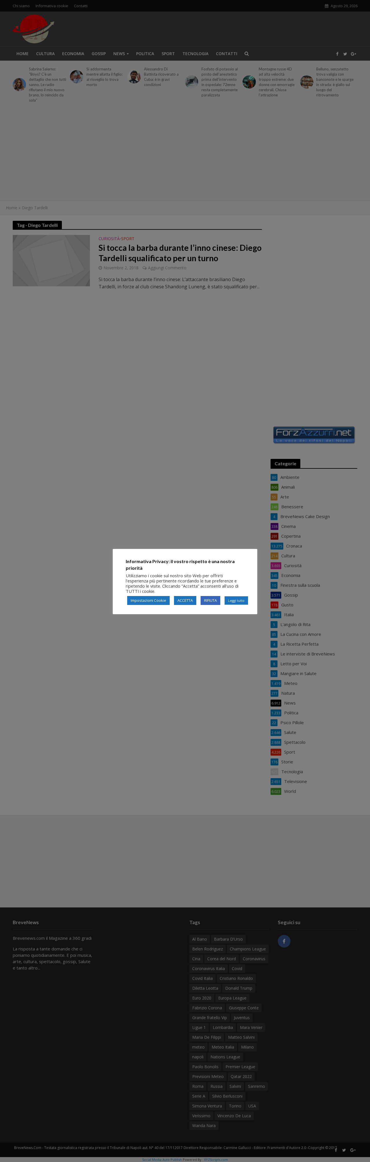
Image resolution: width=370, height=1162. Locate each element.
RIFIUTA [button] (210, 600)
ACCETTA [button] (185, 600)
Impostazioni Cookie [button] (148, 600)
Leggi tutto (236, 600)
